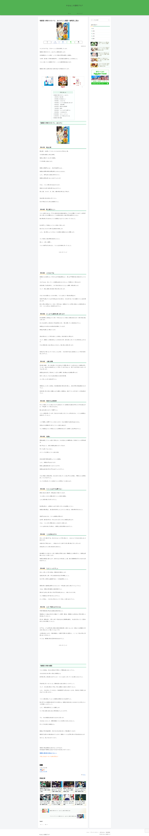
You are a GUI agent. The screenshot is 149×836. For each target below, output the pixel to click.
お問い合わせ (102, 832)
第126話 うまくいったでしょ (61, 114)
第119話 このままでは (60, 100)
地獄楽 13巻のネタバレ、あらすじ (61, 95)
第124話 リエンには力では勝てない (63, 110)
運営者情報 (108, 832)
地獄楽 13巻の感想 (58, 117)
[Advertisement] (63, 261)
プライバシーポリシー (94, 832)
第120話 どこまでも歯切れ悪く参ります (64, 102)
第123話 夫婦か (58, 108)
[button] (78, 42)
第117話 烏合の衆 (59, 96)
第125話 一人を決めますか (61, 112)
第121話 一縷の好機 (59, 104)
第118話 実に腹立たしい (60, 98)
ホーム (88, 832)
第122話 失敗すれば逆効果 (61, 106)
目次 (61, 92)
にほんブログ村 (43, 771)
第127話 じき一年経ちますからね (62, 115)
